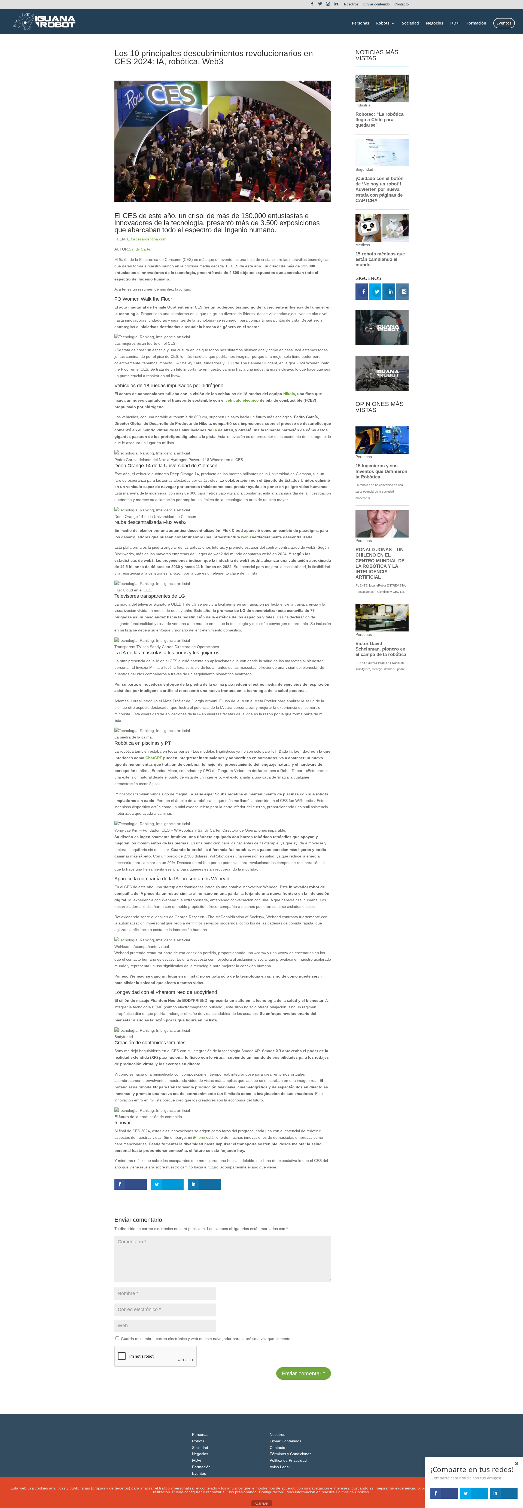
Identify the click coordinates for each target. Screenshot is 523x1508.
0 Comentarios (179, 71)
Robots (383, 23)
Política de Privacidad (288, 1460)
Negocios (434, 23)
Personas (360, 23)
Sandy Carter (140, 249)
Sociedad (410, 23)
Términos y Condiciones (290, 1454)
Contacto (401, 4)
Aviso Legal (280, 1467)
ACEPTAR (261, 1503)
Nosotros (351, 4)
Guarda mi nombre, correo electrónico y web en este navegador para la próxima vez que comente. (206, 1338)
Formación (476, 23)
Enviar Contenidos (285, 1441)
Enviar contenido (376, 4)
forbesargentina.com (148, 239)
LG (194, 604)
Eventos (504, 23)
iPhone (199, 1137)
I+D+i (455, 23)
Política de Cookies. (353, 1492)
